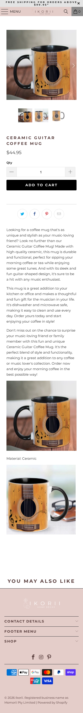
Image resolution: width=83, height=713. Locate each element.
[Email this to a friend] (59, 214)
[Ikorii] (41, 11)
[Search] (66, 11)
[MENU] (2, 11)
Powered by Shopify (52, 702)
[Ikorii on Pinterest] (49, 657)
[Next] (73, 65)
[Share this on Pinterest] (47, 214)
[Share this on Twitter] (22, 214)
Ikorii (19, 697)
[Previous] (10, 65)
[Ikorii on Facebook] (33, 657)
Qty (9, 162)
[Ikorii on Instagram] (41, 657)
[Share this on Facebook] (35, 214)
